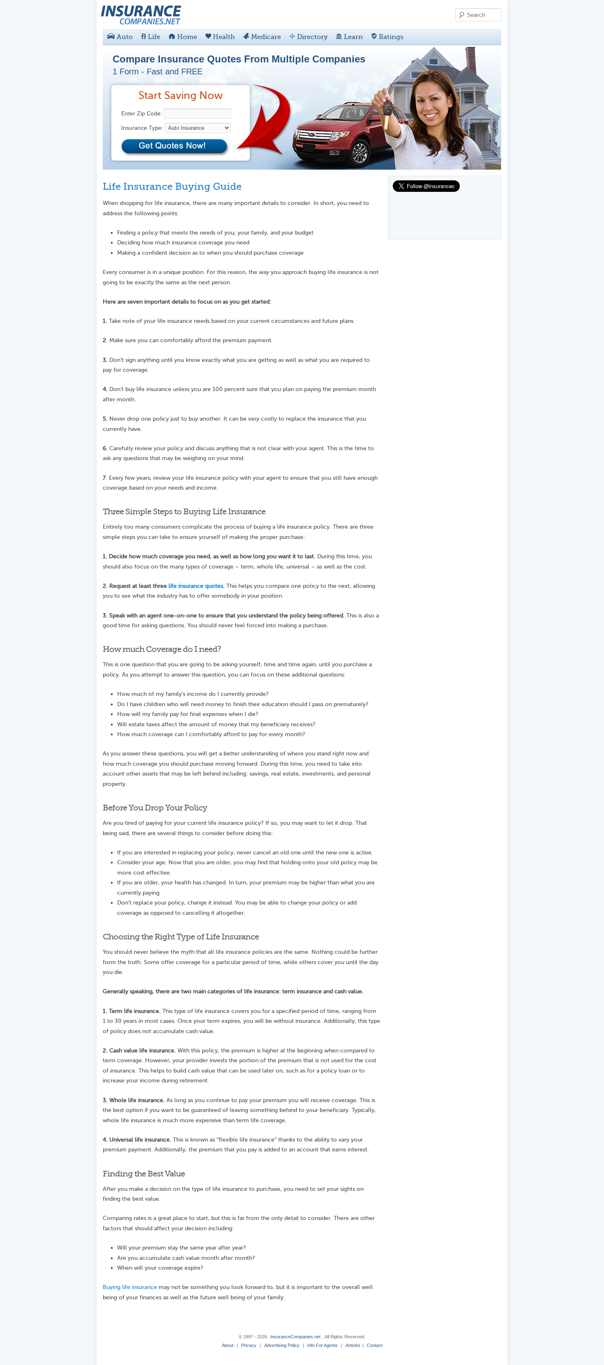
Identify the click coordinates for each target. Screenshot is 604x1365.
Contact (375, 1345)
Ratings (390, 37)
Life (153, 37)
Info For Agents (322, 1345)
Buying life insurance (130, 1287)
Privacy (248, 1345)
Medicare (265, 37)
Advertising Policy (282, 1345)
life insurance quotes (195, 586)
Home (186, 37)
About (227, 1345)
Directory (311, 37)
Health (223, 37)
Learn (352, 37)
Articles (353, 1345)
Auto (124, 37)
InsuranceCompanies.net (295, 1336)
